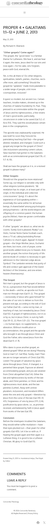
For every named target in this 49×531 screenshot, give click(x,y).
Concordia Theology (11, 502)
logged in (23, 486)
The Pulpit (39, 458)
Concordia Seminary (27, 511)
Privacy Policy (33, 513)
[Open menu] (24, 12)
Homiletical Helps (28, 458)
